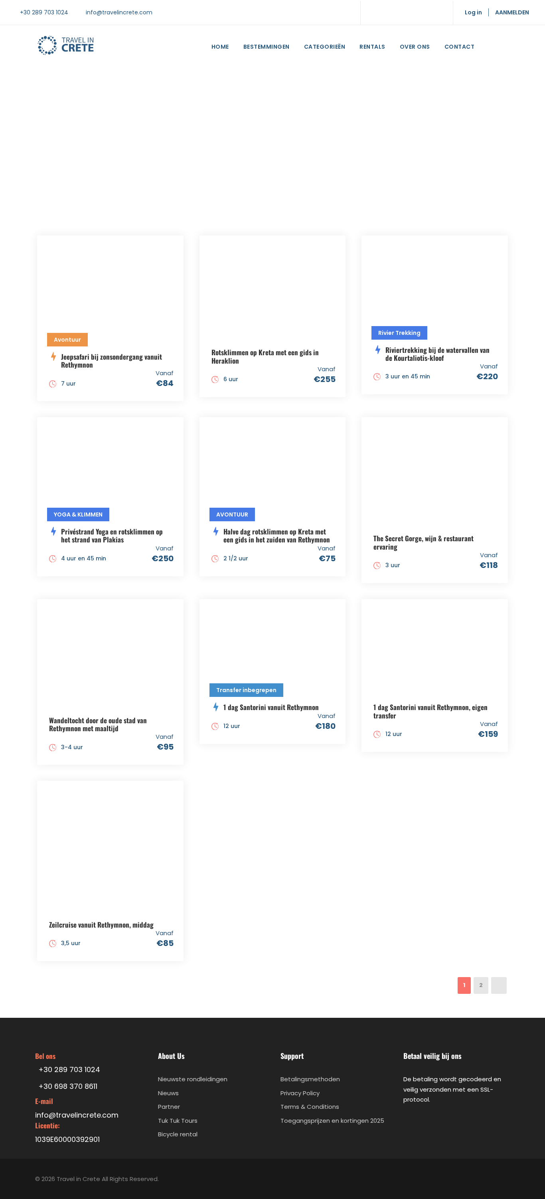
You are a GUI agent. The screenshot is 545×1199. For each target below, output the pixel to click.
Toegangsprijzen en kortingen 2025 (332, 1120)
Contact (459, 47)
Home (220, 47)
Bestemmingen (266, 47)
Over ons (415, 47)
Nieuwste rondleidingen (192, 1079)
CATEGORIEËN (325, 47)
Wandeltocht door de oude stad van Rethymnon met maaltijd (98, 724)
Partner (169, 1106)
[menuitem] (492, 48)
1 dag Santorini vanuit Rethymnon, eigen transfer (430, 711)
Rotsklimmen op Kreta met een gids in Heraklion (265, 356)
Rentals (372, 47)
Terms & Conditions (309, 1106)
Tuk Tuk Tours (177, 1120)
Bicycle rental (177, 1134)
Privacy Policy (300, 1093)
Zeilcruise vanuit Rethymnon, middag (101, 925)
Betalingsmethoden (310, 1079)
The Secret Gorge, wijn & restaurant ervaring (423, 542)
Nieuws (168, 1093)
